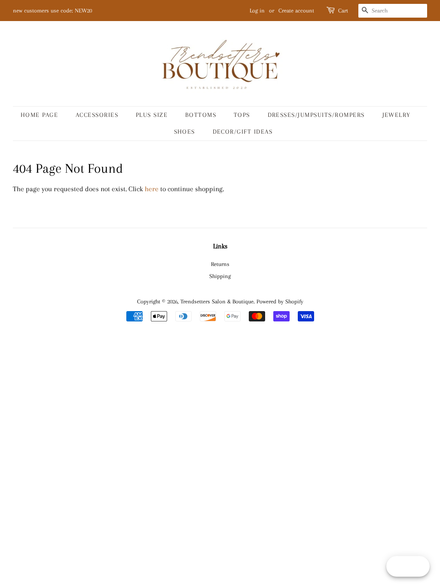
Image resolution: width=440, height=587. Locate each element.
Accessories (97, 114)
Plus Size (152, 114)
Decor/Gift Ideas (243, 131)
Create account (296, 10)
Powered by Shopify (280, 301)
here (152, 189)
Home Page (39, 114)
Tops (242, 114)
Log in (257, 10)
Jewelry (396, 114)
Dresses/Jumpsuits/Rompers (316, 114)
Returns (220, 263)
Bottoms (201, 114)
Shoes (185, 131)
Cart (343, 10)
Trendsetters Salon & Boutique (217, 301)
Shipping (220, 275)
